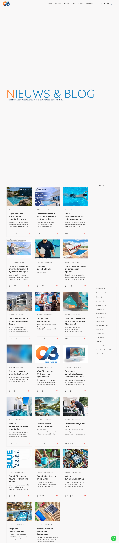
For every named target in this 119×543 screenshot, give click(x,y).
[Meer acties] (29, 210)
